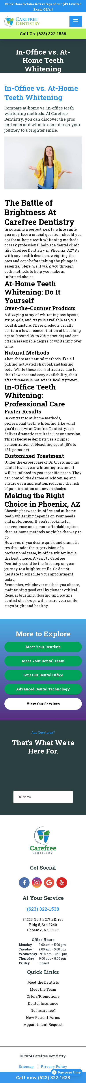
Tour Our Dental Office (43, 675)
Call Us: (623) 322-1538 (43, 33)
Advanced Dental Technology (43, 689)
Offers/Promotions (43, 996)
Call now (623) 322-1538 (43, 1077)
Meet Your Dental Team (43, 661)
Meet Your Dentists (43, 646)
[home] (22, 21)
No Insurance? (43, 1010)
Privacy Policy (54, 1066)
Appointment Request (43, 1024)
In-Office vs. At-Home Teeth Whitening (41, 92)
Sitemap (26, 1066)
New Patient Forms (43, 1017)
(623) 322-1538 (43, 909)
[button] (75, 21)
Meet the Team (43, 989)
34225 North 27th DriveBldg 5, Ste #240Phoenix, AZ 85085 (43, 924)
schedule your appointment (48, 574)
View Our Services (43, 703)
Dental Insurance (43, 1003)
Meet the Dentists (43, 982)
